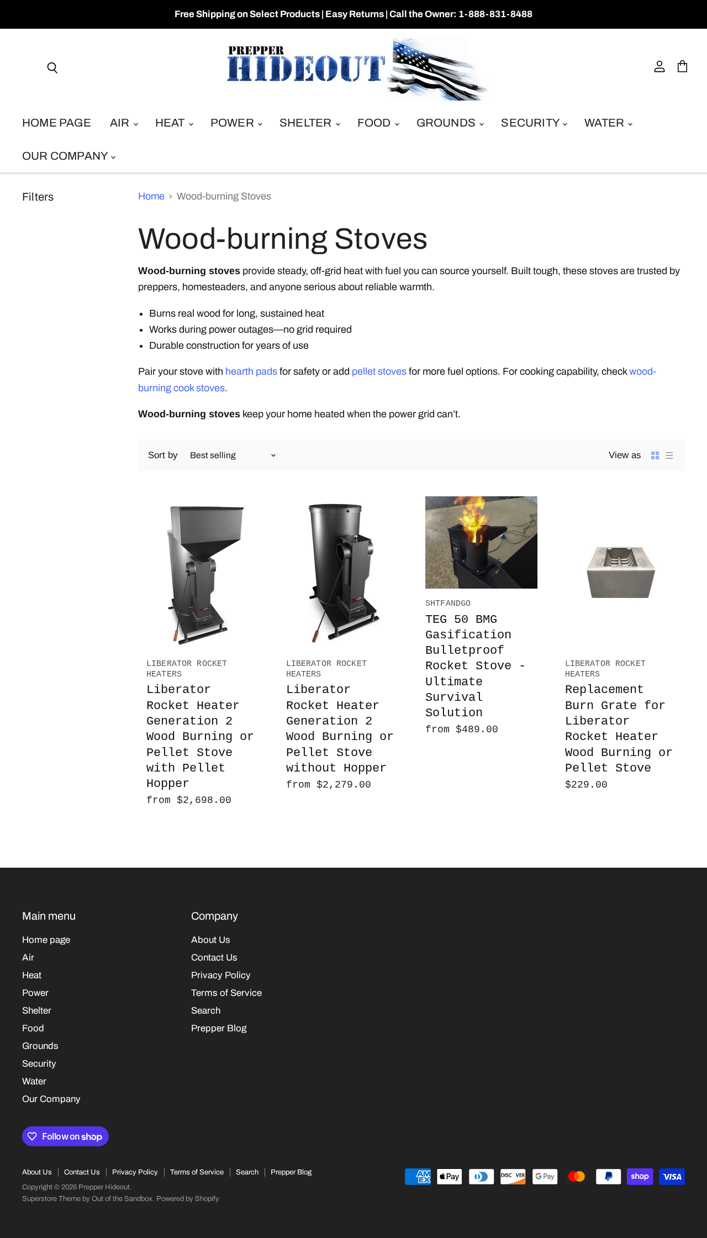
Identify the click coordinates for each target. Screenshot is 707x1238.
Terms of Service (226, 993)
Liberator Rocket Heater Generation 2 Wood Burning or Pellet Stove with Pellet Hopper (200, 736)
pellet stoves (379, 371)
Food (375, 123)
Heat (171, 123)
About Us (210, 940)
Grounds (447, 123)
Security (531, 123)
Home (151, 196)
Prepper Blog (218, 1028)
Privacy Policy (221, 975)
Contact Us (214, 957)
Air (121, 123)
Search (205, 1010)
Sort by (162, 455)
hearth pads (251, 371)
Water (605, 123)
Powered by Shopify (187, 1199)
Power (233, 123)
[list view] (669, 455)
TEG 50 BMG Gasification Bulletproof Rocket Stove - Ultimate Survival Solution (475, 666)
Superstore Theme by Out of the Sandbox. (88, 1199)
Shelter (306, 123)
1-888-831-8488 (495, 14)
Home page (56, 123)
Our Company (65, 156)
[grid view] (655, 455)
